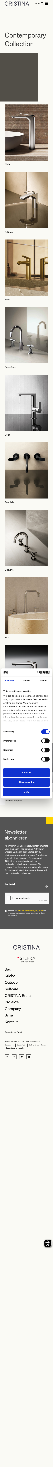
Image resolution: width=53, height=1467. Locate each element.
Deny (26, 792)
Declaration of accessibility (15, 1048)
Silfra (9, 1015)
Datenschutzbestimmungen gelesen (30, 911)
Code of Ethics (34, 1045)
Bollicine (9, 232)
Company (13, 1008)
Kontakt (11, 1021)
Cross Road (10, 367)
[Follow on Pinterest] (21, 1056)
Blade (7, 164)
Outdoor (12, 982)
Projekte (12, 1002)
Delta (7, 434)
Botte (7, 299)
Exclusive (9, 569)
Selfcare (11, 989)
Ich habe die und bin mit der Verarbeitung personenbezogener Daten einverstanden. (27, 913)
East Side (9, 502)
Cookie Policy (21, 1045)
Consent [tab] (9, 680)
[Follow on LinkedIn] (28, 1056)
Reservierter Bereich (14, 1032)
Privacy (43, 1045)
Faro (7, 637)
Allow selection (26, 782)
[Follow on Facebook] (14, 1056)
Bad (8, 969)
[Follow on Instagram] (7, 1056)
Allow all (26, 772)
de (36, 3)
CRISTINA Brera (18, 995)
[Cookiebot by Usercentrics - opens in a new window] (37, 672)
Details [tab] (26, 680)
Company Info (9, 1045)
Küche (10, 976)
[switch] (45, 740)
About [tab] (43, 680)
